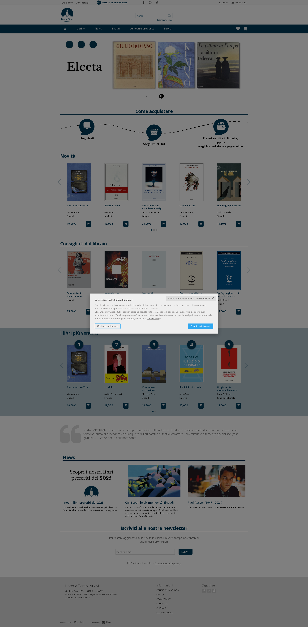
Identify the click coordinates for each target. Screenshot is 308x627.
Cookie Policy (153, 318)
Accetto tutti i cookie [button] (201, 326)
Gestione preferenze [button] (107, 326)
